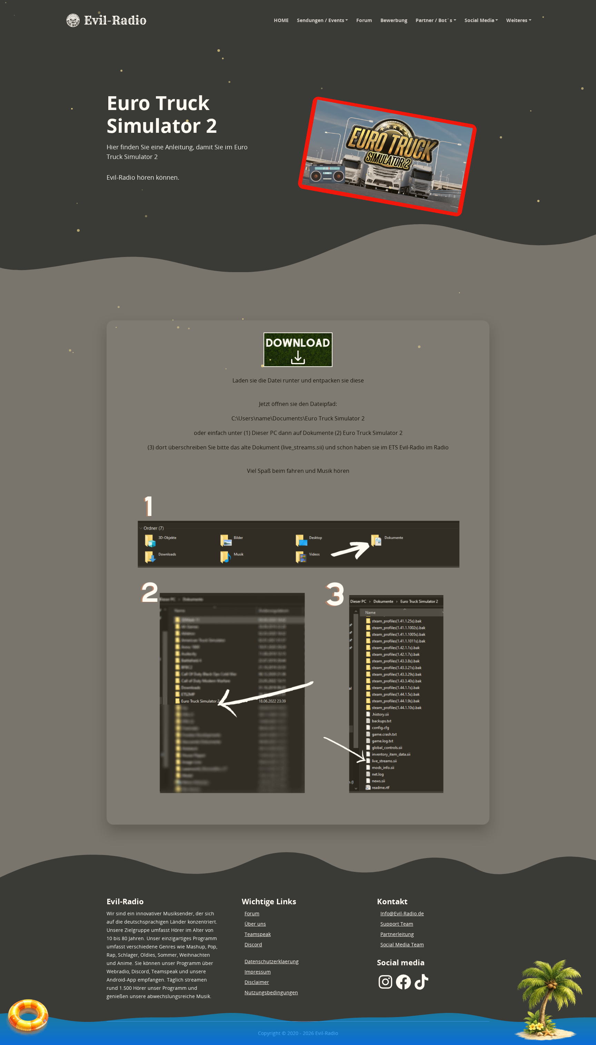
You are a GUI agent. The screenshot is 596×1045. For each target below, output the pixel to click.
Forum (364, 20)
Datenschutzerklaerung (272, 961)
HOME (283, 20)
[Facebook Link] (403, 982)
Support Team (396, 923)
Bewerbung (393, 20)
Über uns (255, 923)
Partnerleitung (397, 934)
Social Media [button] (479, 20)
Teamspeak (258, 934)
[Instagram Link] (385, 982)
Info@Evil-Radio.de (402, 913)
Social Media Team (402, 944)
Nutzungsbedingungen (271, 992)
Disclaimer (257, 982)
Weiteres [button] (516, 20)
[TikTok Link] (421, 982)
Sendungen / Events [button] (320, 20)
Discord (253, 944)
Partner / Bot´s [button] (434, 20)
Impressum (258, 971)
